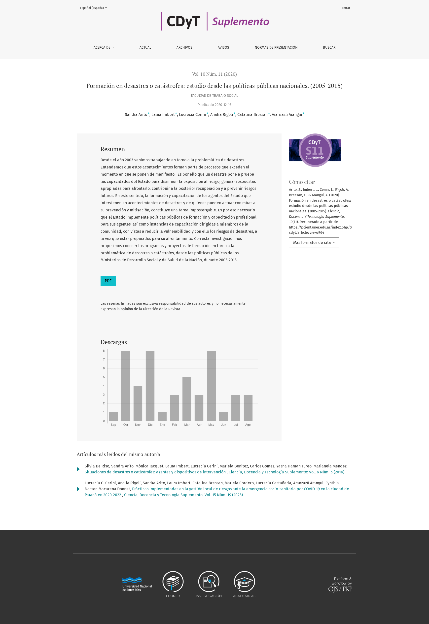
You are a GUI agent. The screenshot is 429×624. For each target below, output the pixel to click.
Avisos (223, 47)
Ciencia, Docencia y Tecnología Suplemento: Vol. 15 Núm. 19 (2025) (183, 495)
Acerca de (102, 47)
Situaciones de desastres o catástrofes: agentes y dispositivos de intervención (156, 472)
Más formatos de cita (312, 242)
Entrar (346, 8)
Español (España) (95, 8)
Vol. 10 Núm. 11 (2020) (214, 74)
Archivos (184, 47)
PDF (108, 280)
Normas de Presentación (276, 47)
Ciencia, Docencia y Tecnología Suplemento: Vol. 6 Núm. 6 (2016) (286, 472)
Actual (145, 47)
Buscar (329, 47)
